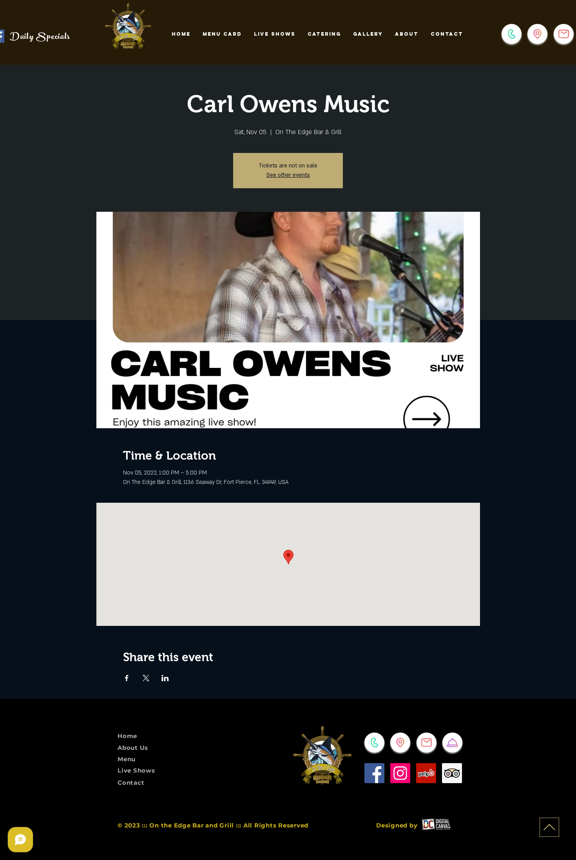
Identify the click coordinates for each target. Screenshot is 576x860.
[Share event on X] (146, 678)
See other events (288, 175)
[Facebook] (374, 773)
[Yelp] (426, 773)
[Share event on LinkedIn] (165, 678)
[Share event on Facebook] (126, 678)
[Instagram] (400, 773)
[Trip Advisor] (452, 773)
